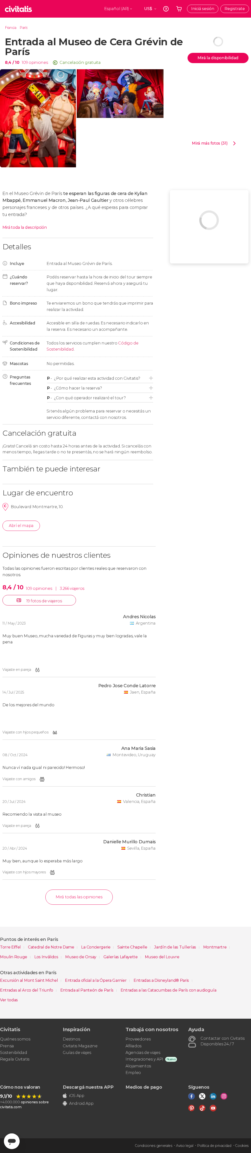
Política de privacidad (214, 1145)
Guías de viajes (77, 1052)
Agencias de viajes (143, 1052)
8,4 (12, 62)
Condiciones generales (153, 1145)
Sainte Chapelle (132, 947)
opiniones (38, 62)
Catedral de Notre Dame (51, 947)
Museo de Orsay (81, 957)
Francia (10, 27)
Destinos (71, 1039)
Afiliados (133, 1046)
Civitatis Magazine (80, 1046)
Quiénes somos (15, 1039)
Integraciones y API (144, 1059)
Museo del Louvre (162, 957)
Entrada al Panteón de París (87, 990)
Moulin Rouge (14, 957)
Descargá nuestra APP (88, 1087)
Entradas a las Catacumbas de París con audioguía (168, 990)
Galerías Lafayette (121, 957)
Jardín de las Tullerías (175, 947)
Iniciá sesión (202, 8)
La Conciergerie (96, 947)
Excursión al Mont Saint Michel (29, 980)
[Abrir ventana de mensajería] (12, 1141)
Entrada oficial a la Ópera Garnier (96, 980)
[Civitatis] (18, 9)
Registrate (235, 8)
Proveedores (138, 1039)
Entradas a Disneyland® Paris (162, 980)
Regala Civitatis (14, 1059)
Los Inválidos (46, 957)
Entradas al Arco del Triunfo (27, 990)
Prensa (7, 1046)
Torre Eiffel (11, 947)
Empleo (133, 1072)
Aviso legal (184, 1145)
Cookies (242, 1145)
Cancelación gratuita (80, 62)
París (23, 27)
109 (25, 62)
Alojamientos (138, 1066)
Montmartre (215, 947)
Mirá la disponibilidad (218, 58)
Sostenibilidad (13, 1052)
